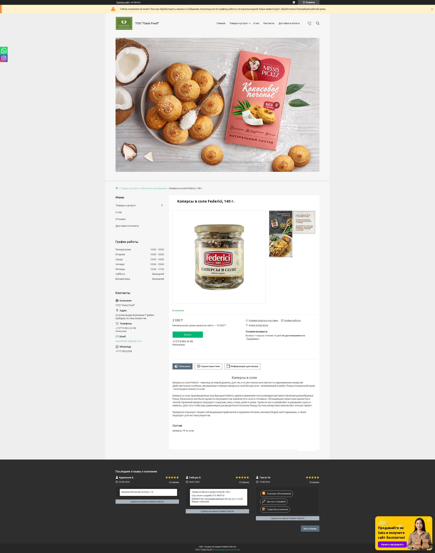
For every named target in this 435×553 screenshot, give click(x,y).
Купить (188, 334)
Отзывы (121, 219)
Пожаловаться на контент (227, 550)
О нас (256, 23)
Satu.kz (232, 547)
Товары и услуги (238, 23)
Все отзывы (310, 528)
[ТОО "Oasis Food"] (124, 23)
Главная (221, 23)
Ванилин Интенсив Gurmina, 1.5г (137, 492)
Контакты (269, 23)
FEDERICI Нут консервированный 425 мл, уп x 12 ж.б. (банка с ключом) (217, 500)
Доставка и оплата (289, 23)
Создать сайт (123, 2)
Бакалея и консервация (154, 188)
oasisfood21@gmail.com (128, 341)
